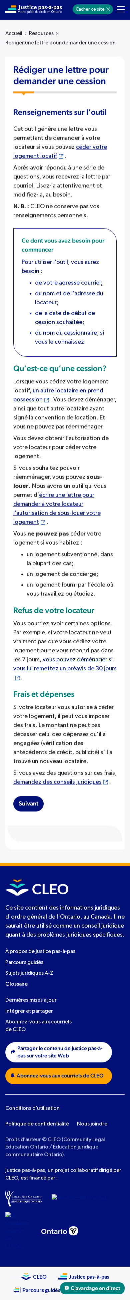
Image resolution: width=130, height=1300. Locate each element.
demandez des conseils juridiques (57, 782)
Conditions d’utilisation (32, 1108)
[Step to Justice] (33, 9)
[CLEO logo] (36, 888)
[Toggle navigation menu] (120, 9)
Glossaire (16, 984)
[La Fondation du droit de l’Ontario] (18, 1231)
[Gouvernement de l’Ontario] (59, 1231)
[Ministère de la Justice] (82, 1198)
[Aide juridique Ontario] (23, 1198)
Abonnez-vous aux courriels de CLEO (60, 1076)
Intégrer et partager (29, 1011)
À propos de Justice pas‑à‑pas (40, 951)
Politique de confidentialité (37, 1124)
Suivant (28, 804)
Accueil (13, 33)
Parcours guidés (24, 962)
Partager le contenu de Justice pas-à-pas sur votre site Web (59, 1052)
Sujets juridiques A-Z (29, 973)
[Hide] (108, 9)
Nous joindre (92, 1124)
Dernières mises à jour (31, 1000)
